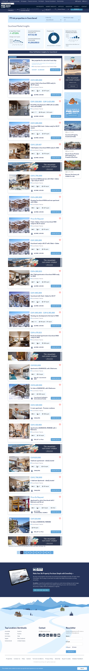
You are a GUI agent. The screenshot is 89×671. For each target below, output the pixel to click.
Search (76, 9)
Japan (6, 638)
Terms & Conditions (37, 658)
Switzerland (8, 641)
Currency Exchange (14, 1)
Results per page (68, 17)
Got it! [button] (82, 668)
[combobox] (13, 9)
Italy (18, 636)
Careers (28, 658)
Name (67, 636)
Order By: (48, 17)
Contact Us (17, 658)
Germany (7, 636)
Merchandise (60, 1)
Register (79, 1)
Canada (7, 633)
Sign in (85, 1)
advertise (69, 6)
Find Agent (41, 1)
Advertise (57, 658)
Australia (7, 631)
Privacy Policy (49, 658)
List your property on (72, 109)
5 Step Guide (5, 1)
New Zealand (21, 638)
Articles (61, 6)
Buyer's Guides (66, 658)
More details (55, 69)
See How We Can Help (41, 590)
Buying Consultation (50, 1)
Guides (76, 6)
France (19, 633)
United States (21, 641)
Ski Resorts (40, 6)
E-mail (68, 641)
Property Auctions (32, 1)
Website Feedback (77, 658)
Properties (9, 658)
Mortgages (23, 1)
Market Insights (51, 6)
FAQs (23, 658)
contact (84, 6)
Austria (19, 631)
